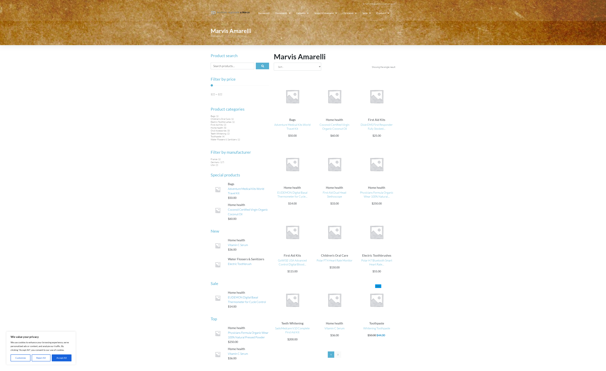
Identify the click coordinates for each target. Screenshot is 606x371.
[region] (41, 348)
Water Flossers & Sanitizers (246, 259)
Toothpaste (376, 323)
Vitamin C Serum (238, 245)
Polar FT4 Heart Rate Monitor (334, 260)
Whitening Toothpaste (376, 328)
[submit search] (262, 66)
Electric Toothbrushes (376, 255)
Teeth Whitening (292, 323)
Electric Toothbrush (240, 264)
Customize (20, 357)
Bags (231, 184)
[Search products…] (232, 66)
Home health (236, 205)
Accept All (61, 357)
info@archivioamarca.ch (382, 3)
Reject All (41, 357)
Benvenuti (217, 36)
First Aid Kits (376, 120)
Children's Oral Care (334, 255)
